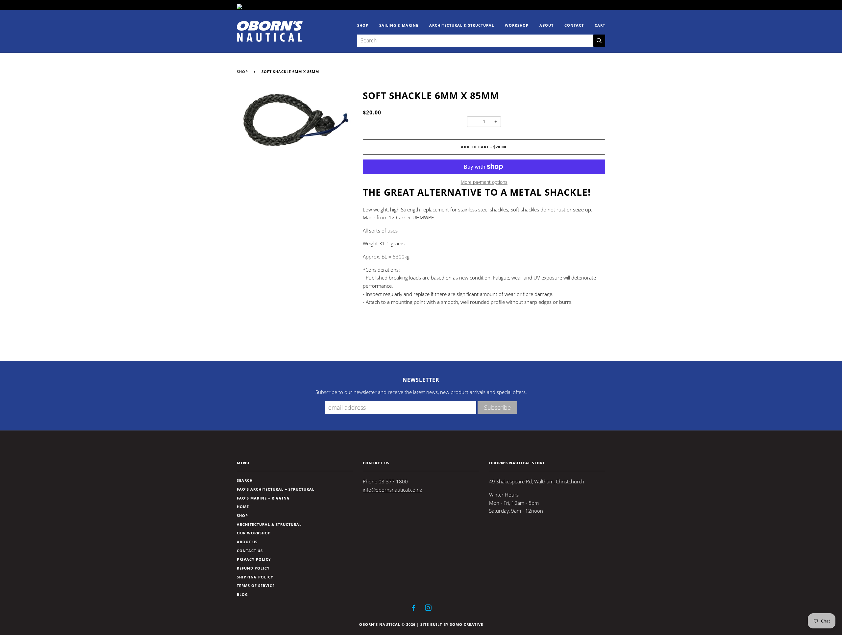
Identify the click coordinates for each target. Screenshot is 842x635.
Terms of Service (256, 585)
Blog (242, 594)
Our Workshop (254, 532)
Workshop (517, 25)
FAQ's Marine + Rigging (263, 498)
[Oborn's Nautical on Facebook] (413, 608)
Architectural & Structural (461, 25)
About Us (247, 541)
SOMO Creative (466, 624)
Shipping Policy (255, 576)
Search (245, 480)
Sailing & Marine (398, 25)
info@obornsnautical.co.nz (392, 489)
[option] (295, 121)
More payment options (484, 182)
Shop (362, 25)
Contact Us (250, 550)
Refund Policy (253, 568)
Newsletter (421, 379)
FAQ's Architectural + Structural (275, 489)
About (546, 25)
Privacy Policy (254, 559)
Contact (574, 25)
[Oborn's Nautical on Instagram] (428, 608)
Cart (600, 25)
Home (243, 506)
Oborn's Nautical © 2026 (387, 624)
